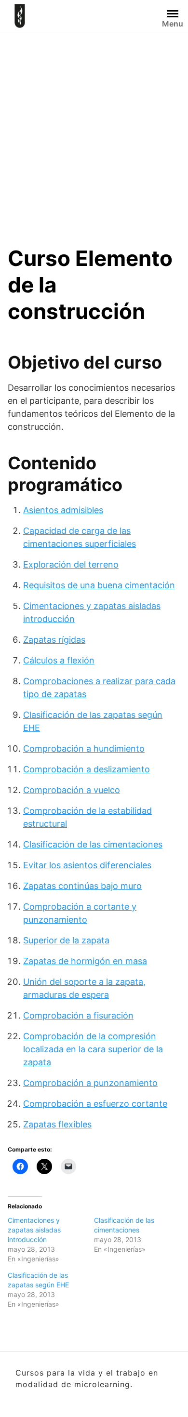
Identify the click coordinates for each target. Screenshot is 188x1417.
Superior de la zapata (66, 940)
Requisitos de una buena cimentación (99, 585)
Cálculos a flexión (58, 660)
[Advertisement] (94, 131)
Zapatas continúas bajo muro (82, 886)
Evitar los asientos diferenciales (87, 865)
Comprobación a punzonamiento (90, 1083)
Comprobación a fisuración (78, 1015)
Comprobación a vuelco (71, 790)
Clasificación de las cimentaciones (92, 844)
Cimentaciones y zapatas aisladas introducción (34, 1230)
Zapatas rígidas (54, 640)
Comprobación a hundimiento (84, 748)
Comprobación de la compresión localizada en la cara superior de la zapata (93, 1049)
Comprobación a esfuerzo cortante (95, 1104)
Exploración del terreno (71, 564)
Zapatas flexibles (57, 1124)
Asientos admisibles (63, 510)
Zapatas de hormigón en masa (85, 961)
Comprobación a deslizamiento (86, 769)
